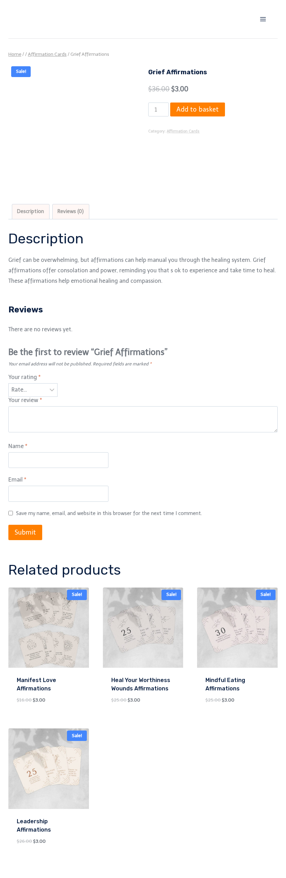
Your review (25, 400)
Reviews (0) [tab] (71, 211)
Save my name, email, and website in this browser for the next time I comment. (109, 513)
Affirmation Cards (183, 131)
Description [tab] (30, 211)
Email (17, 479)
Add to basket (197, 109)
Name (17, 446)
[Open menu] (262, 19)
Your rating (24, 377)
